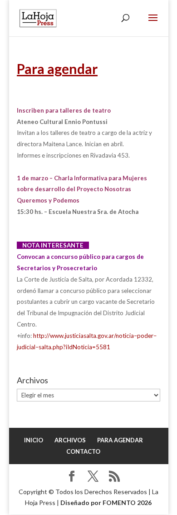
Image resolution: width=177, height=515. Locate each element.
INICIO (33, 440)
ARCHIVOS (70, 440)
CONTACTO (83, 451)
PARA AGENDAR (120, 440)
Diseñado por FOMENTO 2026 (106, 502)
